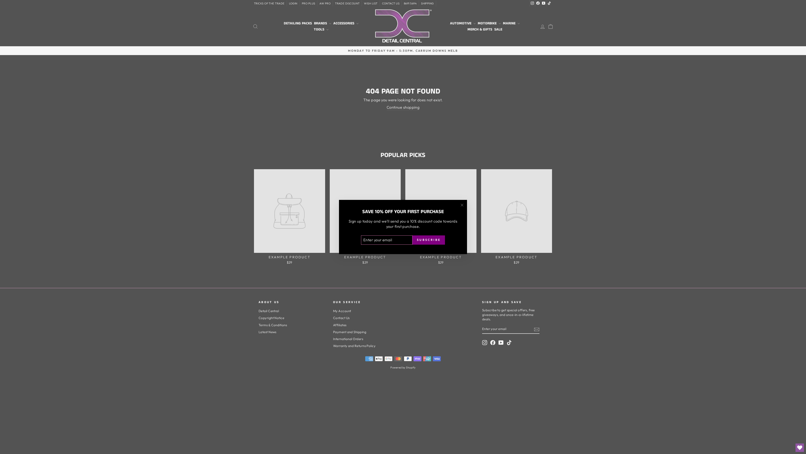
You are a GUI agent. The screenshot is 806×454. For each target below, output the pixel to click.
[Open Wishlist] (800, 447)
